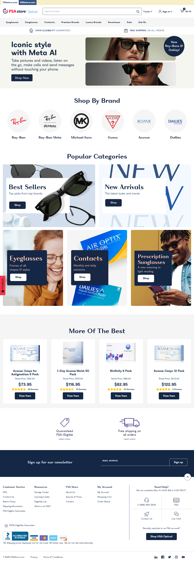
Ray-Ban (18, 137)
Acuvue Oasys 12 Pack (169, 371)
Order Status (103, 502)
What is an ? (42, 506)
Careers (70, 502)
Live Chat (176, 519)
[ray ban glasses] (18, 121)
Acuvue (144, 137)
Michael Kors (81, 137)
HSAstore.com (27, 2)
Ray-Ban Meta (50, 137)
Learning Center (42, 497)
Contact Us (8, 497)
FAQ (5, 492)
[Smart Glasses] (97, 61)
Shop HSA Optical (161, 536)
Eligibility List (40, 502)
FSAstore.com (10, 2)
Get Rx (142, 22)
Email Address (110, 460)
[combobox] (92, 11)
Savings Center (41, 492)
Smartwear (114, 22)
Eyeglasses (12, 22)
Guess (113, 137)
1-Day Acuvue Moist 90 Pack (73, 372)
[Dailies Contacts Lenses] (175, 121)
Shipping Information (13, 506)
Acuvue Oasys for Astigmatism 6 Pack (25, 372)
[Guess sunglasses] (112, 121)
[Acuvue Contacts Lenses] (144, 121)
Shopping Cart (104, 497)
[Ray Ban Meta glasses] (50, 121)
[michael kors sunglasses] (81, 121)
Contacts (49, 22)
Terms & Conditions (53, 557)
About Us (70, 492)
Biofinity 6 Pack (121, 371)
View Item (25, 395)
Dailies (175, 137)
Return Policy (9, 502)
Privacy (34, 557)
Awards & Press (74, 497)
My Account (103, 492)
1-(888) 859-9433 (146, 505)
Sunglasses (31, 22)
